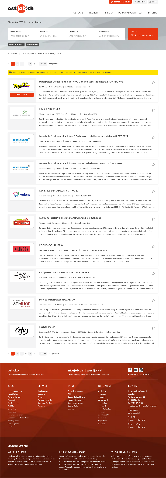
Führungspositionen (15, 414)
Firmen (40, 396)
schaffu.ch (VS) (103, 414)
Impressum (72, 408)
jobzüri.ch (101, 411)
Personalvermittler (45, 399)
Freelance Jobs (13, 402)
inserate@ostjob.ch (149, 405)
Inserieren (41, 393)
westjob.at (94, 370)
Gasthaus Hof (42, 54)
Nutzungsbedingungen (76, 399)
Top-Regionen (13, 423)
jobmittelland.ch (104, 408)
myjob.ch (101, 396)
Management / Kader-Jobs (18, 417)
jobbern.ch (102, 405)
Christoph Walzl (134, 423)
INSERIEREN (94, 13)
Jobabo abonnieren (15, 391)
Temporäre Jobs (14, 399)
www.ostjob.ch (28, 54)
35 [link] (30, 63)
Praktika (11, 405)
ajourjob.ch (102, 417)
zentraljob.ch (103, 399)
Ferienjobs (12, 411)
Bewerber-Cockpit (45, 402)
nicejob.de (76, 370)
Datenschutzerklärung (76, 396)
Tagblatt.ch (102, 420)
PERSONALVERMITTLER (130, 13)
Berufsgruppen (13, 420)
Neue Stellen (13, 393)
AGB (69, 393)
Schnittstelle (73, 405)
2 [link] (17, 63)
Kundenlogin (43, 391)
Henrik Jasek (133, 409)
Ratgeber (41, 405)
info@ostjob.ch (134, 405)
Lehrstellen (12, 408)
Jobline (10, 426)
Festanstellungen (14, 396)
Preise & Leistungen (75, 391)
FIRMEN (109, 13)
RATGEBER (152, 13)
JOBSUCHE (77, 13)
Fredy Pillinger (133, 416)
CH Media (102, 423)
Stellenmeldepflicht (75, 402)
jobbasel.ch (102, 402)
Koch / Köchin (55, 54)
